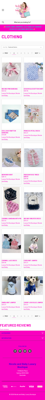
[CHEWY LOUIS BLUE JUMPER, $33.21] (33, 285)
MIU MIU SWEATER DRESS (32, 219)
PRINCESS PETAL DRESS (32, 131)
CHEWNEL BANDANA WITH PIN (11, 219)
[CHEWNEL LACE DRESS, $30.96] (11, 243)
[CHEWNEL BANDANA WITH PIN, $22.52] (11, 201)
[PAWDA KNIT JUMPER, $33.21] (11, 285)
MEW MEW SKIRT (7, 175)
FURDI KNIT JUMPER (30, 261)
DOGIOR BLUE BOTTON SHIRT (33, 89)
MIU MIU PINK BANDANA (9, 89)
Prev (6, 53)
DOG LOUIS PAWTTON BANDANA (9, 132)
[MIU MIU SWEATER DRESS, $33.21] (33, 201)
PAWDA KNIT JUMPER (9, 302)
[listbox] (25, 47)
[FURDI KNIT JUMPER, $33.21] (33, 243)
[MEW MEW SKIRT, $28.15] (11, 157)
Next (37, 53)
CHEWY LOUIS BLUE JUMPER (33, 302)
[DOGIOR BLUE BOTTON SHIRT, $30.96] (33, 71)
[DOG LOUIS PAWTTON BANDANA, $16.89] (11, 113)
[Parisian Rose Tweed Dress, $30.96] (33, 157)
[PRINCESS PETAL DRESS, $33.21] (33, 113)
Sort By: (5, 47)
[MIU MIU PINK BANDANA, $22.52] (11, 71)
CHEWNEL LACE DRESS (9, 261)
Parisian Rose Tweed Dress (31, 176)
